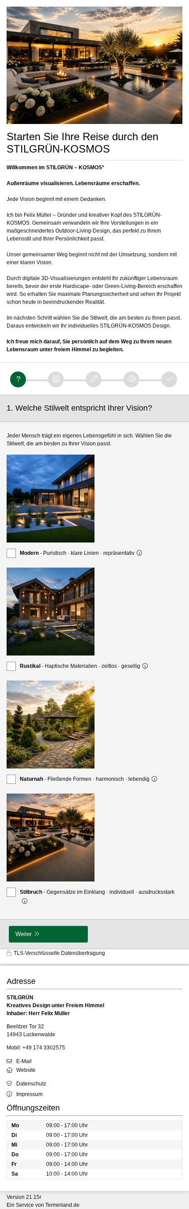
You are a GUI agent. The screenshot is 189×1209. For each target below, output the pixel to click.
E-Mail (24, 1061)
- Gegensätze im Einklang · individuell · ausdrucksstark (97, 892)
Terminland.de (62, 1205)
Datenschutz (31, 1084)
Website (26, 1070)
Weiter (23, 934)
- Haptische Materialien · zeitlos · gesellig (80, 666)
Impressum (29, 1094)
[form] (94, 672)
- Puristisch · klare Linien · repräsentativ (77, 553)
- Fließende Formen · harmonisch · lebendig (84, 779)
